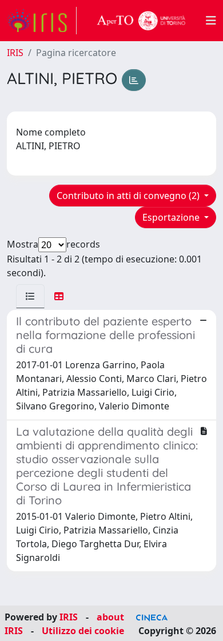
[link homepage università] (141, 20)
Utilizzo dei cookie (83, 630)
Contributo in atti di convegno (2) (129, 195)
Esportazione (172, 217)
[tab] (30, 296)
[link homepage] (42, 20)
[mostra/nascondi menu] (211, 20)
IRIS (15, 52)
